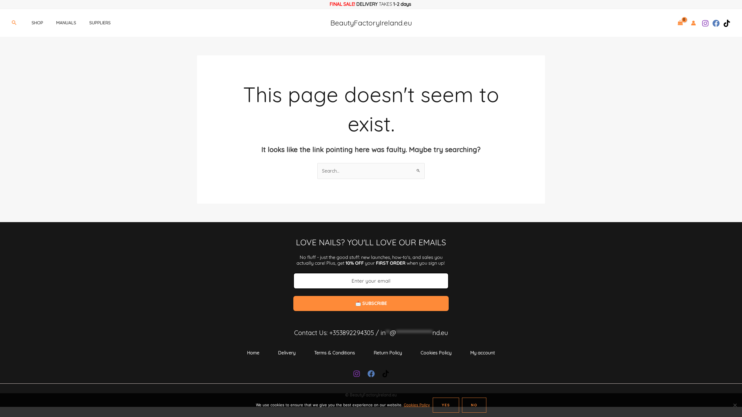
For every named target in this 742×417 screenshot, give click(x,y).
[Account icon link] (693, 23)
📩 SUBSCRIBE (371, 303)
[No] (735, 405)
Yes (446, 405)
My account (482, 353)
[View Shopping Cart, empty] (680, 23)
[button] (14, 23)
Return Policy (388, 353)
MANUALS (66, 22)
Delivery (287, 353)
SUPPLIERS (100, 22)
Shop (37, 22)
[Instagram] (705, 23)
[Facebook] (716, 23)
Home (253, 353)
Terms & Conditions (334, 353)
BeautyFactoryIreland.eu (371, 22)
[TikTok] (726, 23)
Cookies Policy (436, 353)
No (474, 405)
